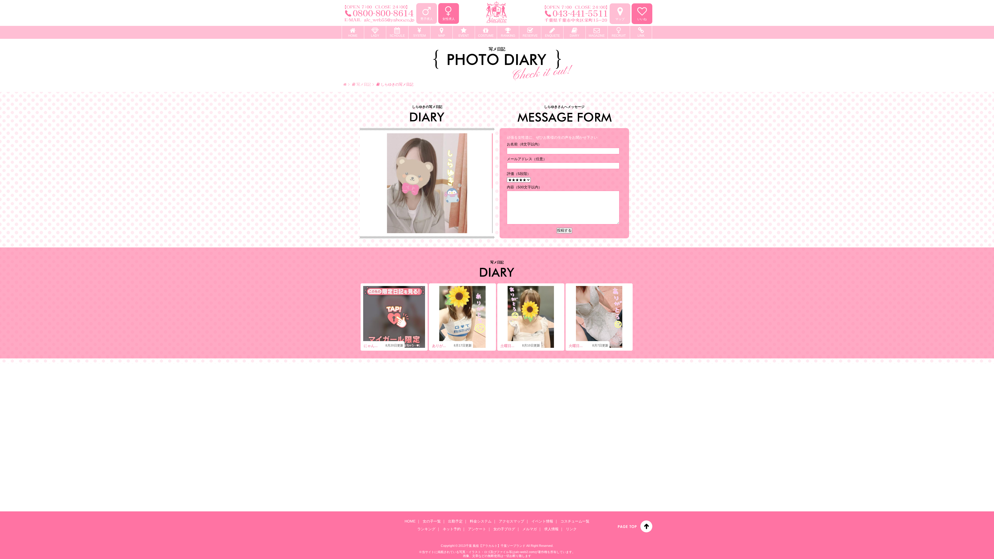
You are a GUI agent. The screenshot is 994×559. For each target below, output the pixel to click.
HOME (410, 521)
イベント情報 (542, 521)
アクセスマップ (511, 521)
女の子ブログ (504, 529)
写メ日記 (363, 84)
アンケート (477, 529)
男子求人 (426, 19)
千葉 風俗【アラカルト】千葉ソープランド (495, 546)
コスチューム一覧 (574, 521)
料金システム (481, 521)
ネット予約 (452, 529)
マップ (620, 19)
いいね (642, 19)
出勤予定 (455, 521)
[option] (394, 317)
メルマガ (529, 529)
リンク (571, 529)
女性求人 (448, 19)
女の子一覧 (432, 521)
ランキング (426, 529)
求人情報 (551, 529)
